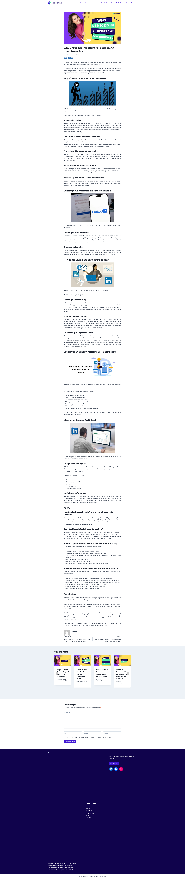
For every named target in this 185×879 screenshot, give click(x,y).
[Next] (128, 673)
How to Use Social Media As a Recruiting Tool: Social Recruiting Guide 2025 (77, 639)
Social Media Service (118, 3)
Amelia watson (62, 679)
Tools (94, 3)
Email (86, 733)
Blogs (128, 3)
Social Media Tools (104, 3)
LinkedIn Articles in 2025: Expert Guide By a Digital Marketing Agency (107, 639)
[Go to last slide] (57, 673)
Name (66, 733)
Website (106, 733)
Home (82, 3)
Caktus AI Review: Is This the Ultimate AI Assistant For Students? (121, 674)
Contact (134, 3)
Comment (68, 712)
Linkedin (70, 57)
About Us (88, 3)
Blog (65, 57)
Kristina (67, 55)
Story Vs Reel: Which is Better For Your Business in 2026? (82, 674)
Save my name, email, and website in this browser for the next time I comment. (88, 737)
